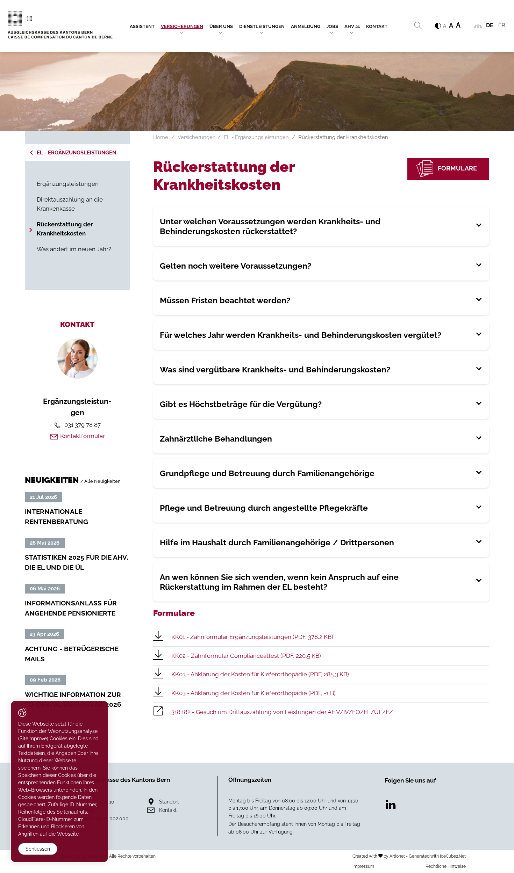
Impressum (363, 866)
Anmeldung (305, 26)
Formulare (457, 168)
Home (160, 137)
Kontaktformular (82, 435)
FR (501, 25)
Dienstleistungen (262, 26)
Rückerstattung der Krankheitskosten (65, 229)
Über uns (221, 26)
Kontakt (376, 26)
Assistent (142, 26)
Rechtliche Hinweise (446, 866)
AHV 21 (352, 26)
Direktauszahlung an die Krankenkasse (70, 204)
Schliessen (38, 849)
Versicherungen (182, 26)
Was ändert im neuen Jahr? (74, 249)
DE (489, 25)
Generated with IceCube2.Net (437, 856)
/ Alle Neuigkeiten (100, 481)
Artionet (397, 856)
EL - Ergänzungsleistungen (76, 153)
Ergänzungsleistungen (68, 183)
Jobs (332, 26)
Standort (169, 802)
